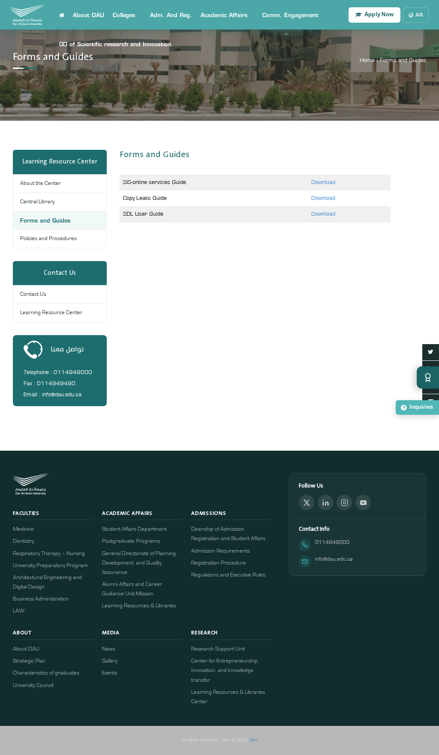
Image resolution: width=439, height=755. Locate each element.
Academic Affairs (224, 15)
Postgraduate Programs (131, 541)
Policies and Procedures (48, 238)
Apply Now (379, 15)
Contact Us (33, 294)
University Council (33, 685)
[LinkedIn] (325, 502)
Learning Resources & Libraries (139, 606)
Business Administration (41, 599)
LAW (18, 611)
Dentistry (23, 541)
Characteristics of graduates (46, 673)
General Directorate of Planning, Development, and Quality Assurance (139, 563)
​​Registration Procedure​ (218, 563)
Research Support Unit (218, 649)
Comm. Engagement (290, 15)
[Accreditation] (428, 377)
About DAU (88, 15)
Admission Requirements (220, 551)
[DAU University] (27, 15)
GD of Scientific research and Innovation (115, 44)
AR (419, 15)
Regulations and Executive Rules (228, 575)
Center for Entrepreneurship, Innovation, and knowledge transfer (225, 670)
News (108, 649)
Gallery (109, 661)
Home (367, 60)
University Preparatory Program (50, 565)
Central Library (37, 202)
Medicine (23, 529)
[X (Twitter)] (306, 502)
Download (323, 182)
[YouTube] (363, 502)
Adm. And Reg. (171, 15)
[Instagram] (344, 502)
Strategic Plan (29, 661)
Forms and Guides (45, 220)
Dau (254, 739)
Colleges (124, 15)
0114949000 (332, 542)
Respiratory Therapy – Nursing (49, 553)
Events (109, 673)
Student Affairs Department (134, 529)
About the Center (40, 183)
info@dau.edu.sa (334, 559)
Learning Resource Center (51, 312)
